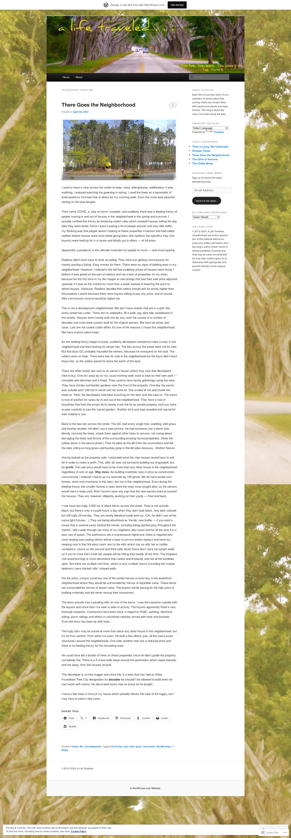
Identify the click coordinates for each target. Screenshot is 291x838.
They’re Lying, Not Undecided (210, 146)
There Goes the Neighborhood (98, 104)
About (79, 77)
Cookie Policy (78, 831)
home (75, 746)
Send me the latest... (207, 200)
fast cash (129, 746)
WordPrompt (163, 746)
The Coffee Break (202, 163)
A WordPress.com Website (145, 788)
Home (66, 77)
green (138, 746)
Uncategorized (92, 746)
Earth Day (117, 746)
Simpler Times (201, 151)
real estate (149, 746)
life (81, 746)
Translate (219, 132)
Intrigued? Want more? (207, 173)
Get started (177, 4)
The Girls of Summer (205, 159)
